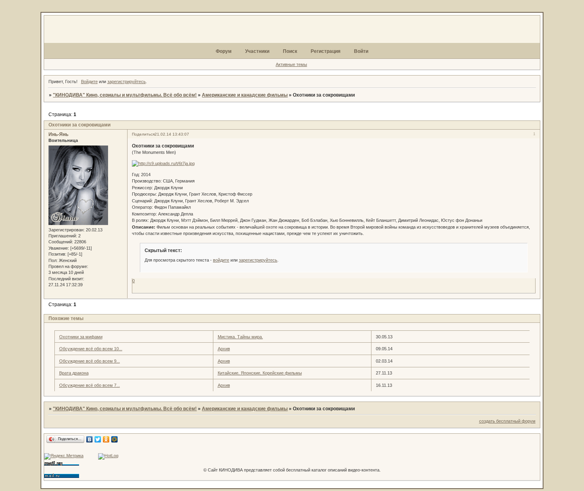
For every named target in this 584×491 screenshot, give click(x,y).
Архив (224, 348)
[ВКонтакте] (89, 439)
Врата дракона (74, 373)
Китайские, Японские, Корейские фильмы (260, 373)
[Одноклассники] (106, 439)
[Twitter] (98, 439)
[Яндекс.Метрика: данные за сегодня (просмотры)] (63, 456)
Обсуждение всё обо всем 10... (90, 348)
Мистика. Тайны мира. (240, 336)
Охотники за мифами (80, 336)
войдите (221, 260)
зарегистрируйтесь (126, 81)
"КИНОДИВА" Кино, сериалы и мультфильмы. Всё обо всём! (125, 95)
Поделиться (143, 134)
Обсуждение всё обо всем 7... (89, 385)
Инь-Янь (58, 134)
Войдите (89, 81)
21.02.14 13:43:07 (172, 134)
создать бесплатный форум (507, 421)
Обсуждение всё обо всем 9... (89, 361)
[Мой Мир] (114, 439)
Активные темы (291, 64)
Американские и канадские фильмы (245, 95)
